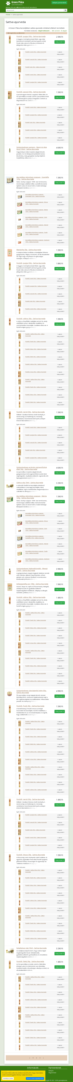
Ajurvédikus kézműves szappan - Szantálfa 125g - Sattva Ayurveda (32, 178)
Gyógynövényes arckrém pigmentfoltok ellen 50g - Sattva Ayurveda (31, 468)
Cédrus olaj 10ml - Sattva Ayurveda (29, 483)
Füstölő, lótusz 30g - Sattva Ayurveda (35, 349)
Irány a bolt (59, 42)
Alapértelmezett (43, 31)
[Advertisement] (36, 168)
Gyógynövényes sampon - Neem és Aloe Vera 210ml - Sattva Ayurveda (31, 148)
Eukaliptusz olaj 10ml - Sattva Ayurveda (31, 948)
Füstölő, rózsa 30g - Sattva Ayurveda (35, 372)
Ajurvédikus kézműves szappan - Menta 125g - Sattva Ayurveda (31, 497)
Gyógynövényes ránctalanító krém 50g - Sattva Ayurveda (31, 692)
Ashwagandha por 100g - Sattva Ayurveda (32, 584)
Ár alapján (64, 31)
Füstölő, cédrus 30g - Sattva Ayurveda (30, 319)
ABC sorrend (56, 31)
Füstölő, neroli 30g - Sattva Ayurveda (35, 52)
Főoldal (8, 14)
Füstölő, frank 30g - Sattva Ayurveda (35, 341)
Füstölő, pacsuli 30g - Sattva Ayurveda (36, 59)
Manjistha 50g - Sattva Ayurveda (28, 250)
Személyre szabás (8, 1078)
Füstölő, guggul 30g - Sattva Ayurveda (30, 36)
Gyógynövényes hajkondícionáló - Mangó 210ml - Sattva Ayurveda (32, 569)
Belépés (51, 1071)
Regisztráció (52, 1073)
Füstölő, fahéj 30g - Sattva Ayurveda (35, 356)
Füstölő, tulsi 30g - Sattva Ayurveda (35, 67)
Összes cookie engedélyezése (35, 1078)
